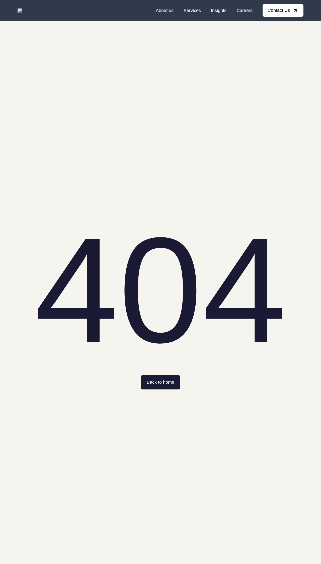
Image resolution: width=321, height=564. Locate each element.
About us (165, 10)
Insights (218, 10)
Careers (244, 10)
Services (192, 10)
